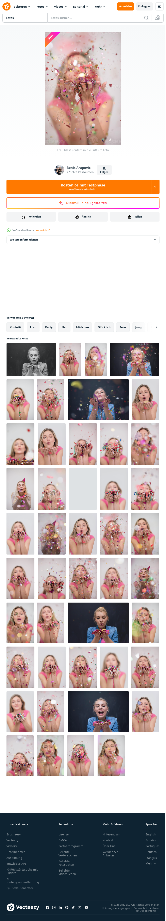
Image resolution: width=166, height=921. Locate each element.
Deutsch (148, 852)
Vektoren (20, 6)
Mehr (98, 6)
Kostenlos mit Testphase (83, 187)
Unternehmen (16, 852)
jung (138, 327)
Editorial (79, 6)
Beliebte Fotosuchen (66, 863)
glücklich (104, 327)
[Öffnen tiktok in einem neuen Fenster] (73, 907)
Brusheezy (13, 834)
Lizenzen (64, 834)
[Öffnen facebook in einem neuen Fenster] (47, 907)
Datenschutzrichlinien (143, 908)
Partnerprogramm (71, 846)
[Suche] (146, 17)
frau (33, 327)
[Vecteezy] (6, 6)
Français (148, 858)
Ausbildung (14, 858)
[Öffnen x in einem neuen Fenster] (79, 907)
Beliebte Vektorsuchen (68, 853)
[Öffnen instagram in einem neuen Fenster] (53, 907)
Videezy (11, 846)
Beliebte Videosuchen (67, 872)
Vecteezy (12, 840)
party (49, 327)
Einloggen (144, 6)
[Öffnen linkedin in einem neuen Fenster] (60, 907)
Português (149, 846)
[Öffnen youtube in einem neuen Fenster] (86, 907)
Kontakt (108, 840)
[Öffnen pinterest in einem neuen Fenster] (66, 907)
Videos (58, 6)
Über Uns (109, 846)
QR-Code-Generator (19, 888)
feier (122, 327)
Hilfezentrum (111, 834)
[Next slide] (150, 327)
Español (148, 840)
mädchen (82, 327)
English (148, 834)
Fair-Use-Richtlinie (142, 910)
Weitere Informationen (24, 239)
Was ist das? (43, 230)
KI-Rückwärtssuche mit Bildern (22, 871)
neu (64, 327)
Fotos (40, 6)
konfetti (15, 327)
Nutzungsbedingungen (113, 908)
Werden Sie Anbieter (110, 853)
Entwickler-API (16, 864)
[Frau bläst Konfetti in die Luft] (31, 359)
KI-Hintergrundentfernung (22, 880)
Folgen (104, 172)
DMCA (63, 840)
